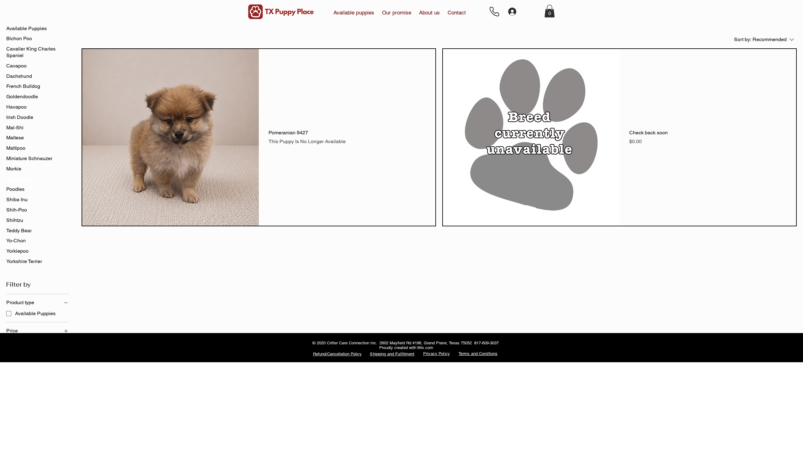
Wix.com (425, 347)
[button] (396, 12)
